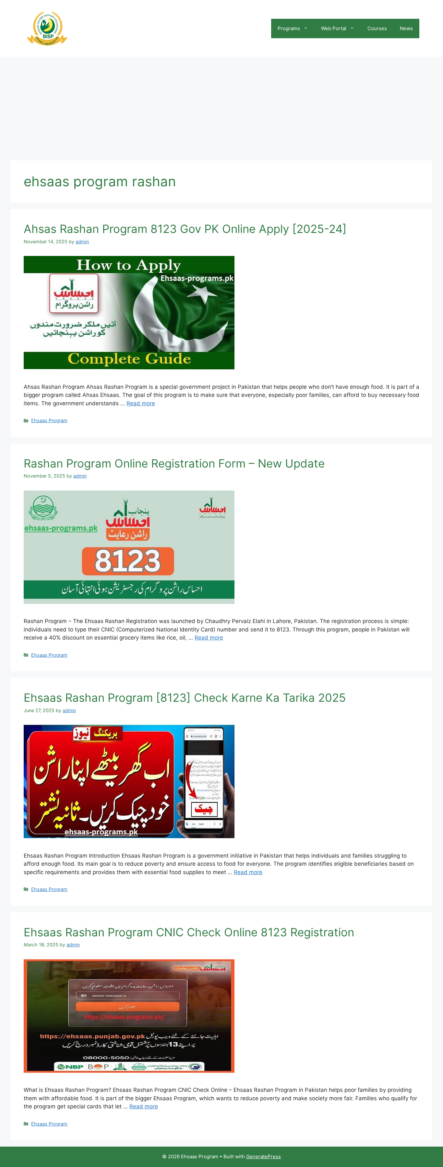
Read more (140, 403)
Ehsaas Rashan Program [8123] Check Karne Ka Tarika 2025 (185, 697)
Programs (289, 28)
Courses (377, 28)
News (406, 28)
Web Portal (333, 28)
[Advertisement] (221, 105)
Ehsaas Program (49, 420)
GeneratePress (263, 1156)
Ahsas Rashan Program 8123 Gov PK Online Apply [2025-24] (185, 229)
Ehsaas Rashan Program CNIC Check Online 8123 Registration (189, 932)
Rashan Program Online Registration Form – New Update (174, 463)
